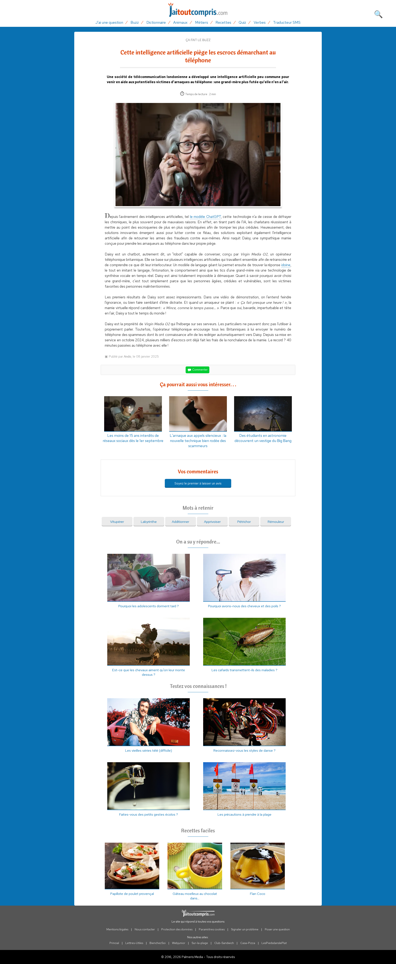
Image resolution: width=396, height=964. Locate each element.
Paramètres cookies (212, 929)
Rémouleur (276, 521)
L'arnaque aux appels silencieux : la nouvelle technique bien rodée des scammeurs (198, 440)
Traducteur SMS (287, 22)
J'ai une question (109, 22)
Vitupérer (117, 521)
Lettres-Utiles (134, 943)
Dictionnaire (156, 22)
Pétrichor (244, 521)
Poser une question (277, 929)
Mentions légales (117, 929)
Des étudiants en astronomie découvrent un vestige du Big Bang (263, 438)
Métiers (201, 22)
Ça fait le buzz (198, 40)
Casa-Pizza (247, 943)
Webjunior (178, 943)
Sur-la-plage (200, 943)
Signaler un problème (244, 929)
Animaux (180, 22)
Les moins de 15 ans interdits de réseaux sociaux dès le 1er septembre (133, 438)
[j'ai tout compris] (198, 10)
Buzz (135, 22)
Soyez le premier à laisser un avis (198, 483)
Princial (114, 943)
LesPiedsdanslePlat (274, 943)
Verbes (260, 22)
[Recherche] (378, 13)
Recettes (223, 22)
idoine (285, 265)
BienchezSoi (158, 943)
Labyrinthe (149, 521)
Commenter (200, 369)
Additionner (180, 521)
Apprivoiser (212, 521)
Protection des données (176, 929)
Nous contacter (145, 929)
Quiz (242, 22)
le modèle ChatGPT (205, 216)
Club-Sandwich (224, 943)
